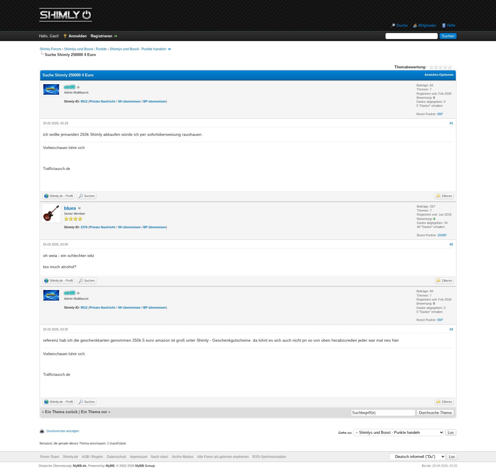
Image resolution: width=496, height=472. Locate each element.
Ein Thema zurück (61, 412)
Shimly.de (70, 457)
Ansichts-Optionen (439, 74)
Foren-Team (49, 457)
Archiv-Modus (182, 457)
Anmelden (78, 36)
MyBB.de (79, 465)
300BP (442, 235)
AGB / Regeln (92, 457)
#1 (451, 123)
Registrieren (101, 36)
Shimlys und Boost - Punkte (85, 49)
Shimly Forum (50, 49)
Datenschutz (116, 457)
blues (70, 208)
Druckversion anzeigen (62, 431)
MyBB (110, 465)
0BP (440, 114)
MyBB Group (145, 465)
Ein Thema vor (94, 412)
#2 (451, 244)
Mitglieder (427, 25)
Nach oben (159, 457)
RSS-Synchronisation (269, 457)
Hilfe (451, 25)
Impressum (138, 457)
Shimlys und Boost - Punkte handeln (138, 49)
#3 (451, 329)
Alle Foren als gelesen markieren (223, 457)
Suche (402, 25)
